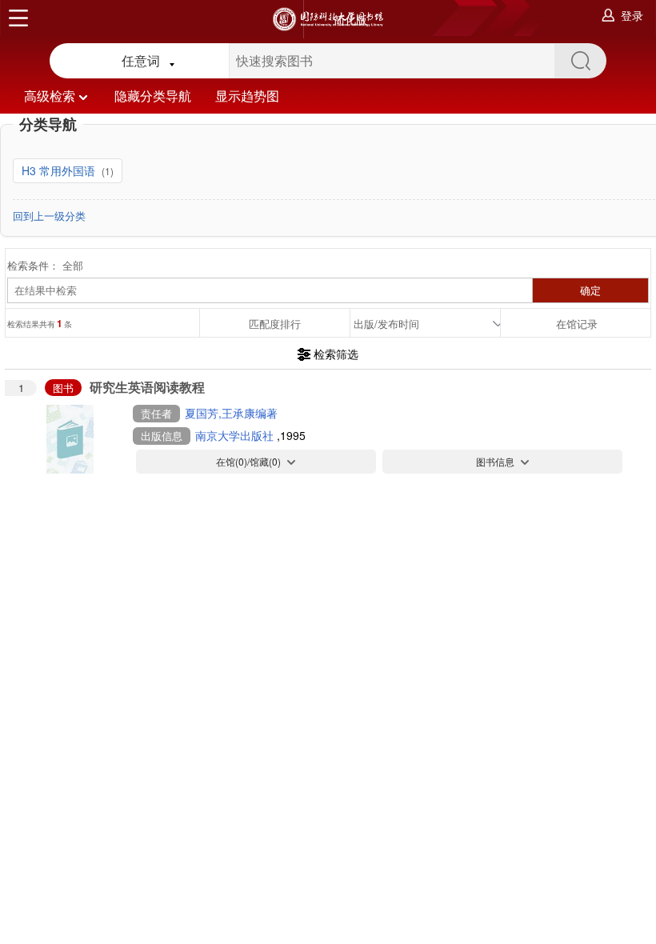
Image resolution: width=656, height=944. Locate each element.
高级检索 (49, 95)
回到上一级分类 (49, 215)
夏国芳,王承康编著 (231, 413)
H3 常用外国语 (60, 170)
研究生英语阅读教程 (147, 387)
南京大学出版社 (236, 435)
